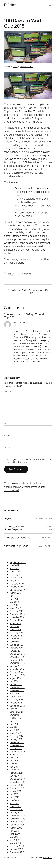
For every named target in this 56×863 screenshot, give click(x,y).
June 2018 (14, 626)
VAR (16, 273)
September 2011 (17, 751)
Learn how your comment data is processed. (25, 488)
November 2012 (17, 708)
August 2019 (15, 592)
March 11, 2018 (19, 322)
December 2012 (17, 705)
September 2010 (17, 788)
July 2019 (14, 595)
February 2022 (17, 574)
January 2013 (16, 702)
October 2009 (16, 821)
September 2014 (17, 675)
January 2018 (16, 635)
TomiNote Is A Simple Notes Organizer (16, 528)
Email (7, 435)
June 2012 (14, 724)
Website (7, 447)
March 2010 (15, 806)
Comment (9, 391)
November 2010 (17, 781)
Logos (7, 518)
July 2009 (14, 830)
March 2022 (15, 571)
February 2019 (16, 611)
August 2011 (15, 754)
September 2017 (17, 644)
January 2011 (16, 775)
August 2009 (16, 827)
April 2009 (15, 839)
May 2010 (14, 800)
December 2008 (17, 852)
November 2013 (17, 690)
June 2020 (15, 580)
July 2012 (14, 720)
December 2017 (17, 638)
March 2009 (15, 842)
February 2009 (17, 846)
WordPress (47, 857)
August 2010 (15, 791)
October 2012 (16, 711)
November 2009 (17, 818)
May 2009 (14, 836)
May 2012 (14, 727)
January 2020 (16, 586)
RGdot (10, 4)
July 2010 (14, 794)
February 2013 (16, 699)
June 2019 (14, 598)
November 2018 (17, 617)
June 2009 (15, 833)
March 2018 (15, 629)
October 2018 (16, 620)
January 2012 (16, 739)
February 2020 (17, 583)
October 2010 (16, 785)
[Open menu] (50, 4)
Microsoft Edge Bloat (16, 546)
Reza (15, 66)
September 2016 (17, 662)
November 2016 (17, 656)
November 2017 (17, 641)
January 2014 (16, 684)
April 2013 (14, 693)
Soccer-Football (26, 66)
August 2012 (15, 717)
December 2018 (17, 614)
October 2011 (16, 748)
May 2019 (14, 601)
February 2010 (16, 809)
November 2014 (17, 669)
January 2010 (16, 812)
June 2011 (14, 760)
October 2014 (16, 672)
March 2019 (15, 608)
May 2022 (14, 565)
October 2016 (16, 659)
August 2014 (15, 678)
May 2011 (14, 763)
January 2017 (16, 650)
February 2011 (16, 772)
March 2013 (15, 696)
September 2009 (18, 824)
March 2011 (15, 769)
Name (7, 423)
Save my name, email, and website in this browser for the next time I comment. (29, 460)
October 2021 (16, 577)
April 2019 (14, 605)
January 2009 (16, 849)
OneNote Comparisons (17, 537)
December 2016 (17, 653)
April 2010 (14, 803)
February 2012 (16, 736)
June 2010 (14, 797)
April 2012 (14, 730)
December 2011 (17, 742)
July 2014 (14, 681)
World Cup (26, 273)
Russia (8, 273)
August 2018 (15, 623)
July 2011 (14, 757)
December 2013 (17, 687)
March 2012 (15, 733)
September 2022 (18, 562)
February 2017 (16, 647)
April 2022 (14, 568)
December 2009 (17, 815)
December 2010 (17, 778)
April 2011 (14, 766)
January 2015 (16, 666)
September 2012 (17, 714)
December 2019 (17, 589)
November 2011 (17, 745)
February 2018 (16, 632)
